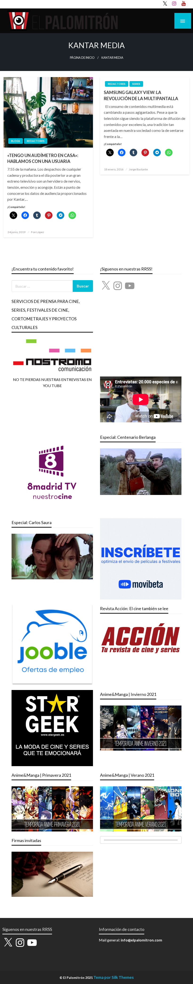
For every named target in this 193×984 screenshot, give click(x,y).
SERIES (136, 83)
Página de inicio (82, 57)
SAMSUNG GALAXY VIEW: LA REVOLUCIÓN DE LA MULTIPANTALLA (141, 95)
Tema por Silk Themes (113, 977)
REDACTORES (35, 140)
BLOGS (15, 140)
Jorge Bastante (138, 169)
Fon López (37, 232)
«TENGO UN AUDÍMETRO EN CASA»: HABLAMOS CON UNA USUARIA (42, 158)
